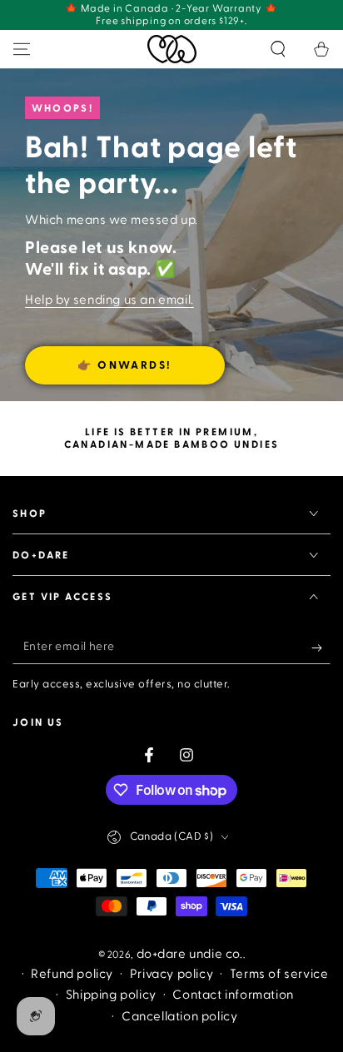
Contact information (232, 995)
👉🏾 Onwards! (124, 365)
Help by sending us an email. (109, 300)
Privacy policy (171, 974)
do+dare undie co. (190, 954)
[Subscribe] (321, 647)
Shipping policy (111, 995)
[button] (278, 49)
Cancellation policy (179, 1016)
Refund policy (72, 974)
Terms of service (279, 974)
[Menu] (21, 49)
